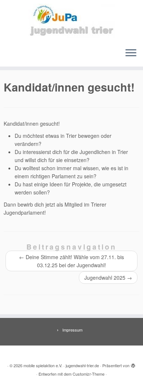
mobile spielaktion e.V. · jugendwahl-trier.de (61, 365)
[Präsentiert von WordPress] (133, 363)
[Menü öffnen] (130, 53)
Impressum (72, 330)
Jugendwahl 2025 (108, 277)
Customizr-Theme (88, 374)
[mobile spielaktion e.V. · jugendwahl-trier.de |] (71, 21)
